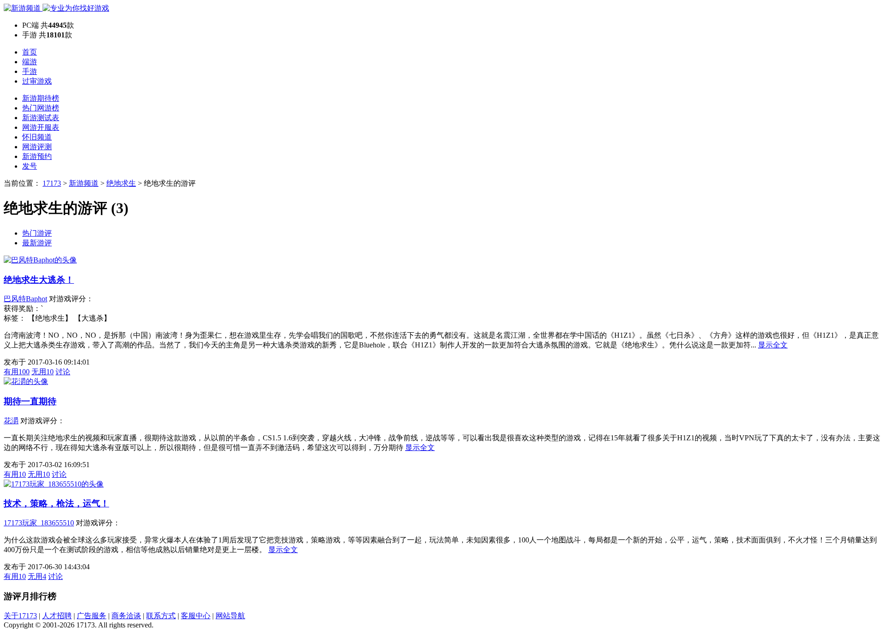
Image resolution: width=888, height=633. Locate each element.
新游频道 (84, 183)
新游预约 (37, 156)
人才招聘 (57, 616)
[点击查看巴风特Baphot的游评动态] (40, 260)
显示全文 (773, 345)
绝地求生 (121, 183)
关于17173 (20, 616)
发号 (29, 166)
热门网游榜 (40, 108)
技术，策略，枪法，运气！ (56, 503)
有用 (17, 372)
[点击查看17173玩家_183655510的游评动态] (54, 484)
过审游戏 (37, 81)
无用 (42, 372)
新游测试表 (40, 118)
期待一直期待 (30, 401)
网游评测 (37, 147)
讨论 (63, 372)
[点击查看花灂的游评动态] (26, 381)
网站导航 (230, 616)
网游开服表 (40, 127)
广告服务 (91, 616)
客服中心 (195, 616)
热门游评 (37, 233)
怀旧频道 (37, 137)
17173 (52, 183)
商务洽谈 (126, 616)
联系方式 (161, 616)
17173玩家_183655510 (39, 523)
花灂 (11, 421)
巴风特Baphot (25, 299)
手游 (29, 71)
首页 (29, 52)
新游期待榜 (40, 98)
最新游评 (37, 243)
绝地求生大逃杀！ (39, 280)
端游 (29, 62)
